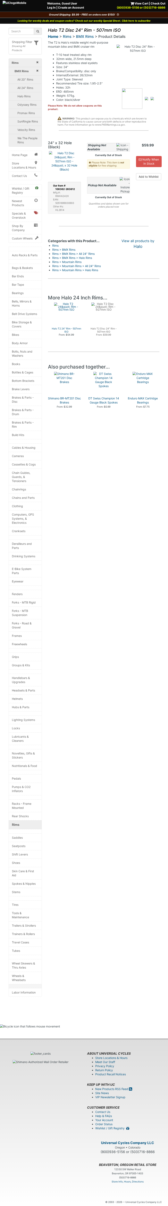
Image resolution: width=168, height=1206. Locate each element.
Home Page (19, 155)
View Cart (141, 3)
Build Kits (18, 435)
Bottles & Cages (22, 372)
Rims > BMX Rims (63, 249)
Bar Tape (18, 284)
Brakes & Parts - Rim (23, 424)
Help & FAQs (103, 1116)
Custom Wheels (22, 238)
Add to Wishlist (149, 176)
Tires (15, 904)
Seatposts (18, 846)
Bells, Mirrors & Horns (22, 303)
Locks (16, 728)
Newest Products (18, 203)
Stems (16, 892)
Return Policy (104, 1070)
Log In (51, 7)
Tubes (16, 950)
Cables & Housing (23, 447)
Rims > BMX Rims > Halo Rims (72, 258)
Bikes (15, 334)
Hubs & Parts (20, 707)
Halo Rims (24, 96)
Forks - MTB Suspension (20, 613)
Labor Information (24, 992)
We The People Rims (27, 140)
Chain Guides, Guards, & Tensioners (21, 477)
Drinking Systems (23, 556)
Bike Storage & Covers (22, 324)
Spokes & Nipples (24, 883)
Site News (102, 1093)
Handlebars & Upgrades (21, 680)
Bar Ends (18, 276)
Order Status (103, 1124)
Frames (17, 635)
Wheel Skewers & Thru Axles (23, 965)
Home (53, 36)
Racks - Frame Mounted (21, 805)
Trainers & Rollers (23, 934)
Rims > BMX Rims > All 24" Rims (73, 253)
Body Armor (20, 343)
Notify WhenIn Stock (150, 161)
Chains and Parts (23, 497)
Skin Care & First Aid (23, 873)
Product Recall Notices (110, 1074)
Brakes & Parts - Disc (23, 399)
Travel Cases (20, 942)
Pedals (16, 778)
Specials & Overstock (19, 215)
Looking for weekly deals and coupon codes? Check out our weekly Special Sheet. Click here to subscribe (84, 20)
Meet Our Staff (105, 1062)
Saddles (17, 837)
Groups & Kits (21, 665)
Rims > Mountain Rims (67, 262)
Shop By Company (18, 228)
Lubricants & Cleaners (20, 738)
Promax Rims (26, 113)
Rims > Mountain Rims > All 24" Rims (76, 266)
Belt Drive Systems (24, 314)
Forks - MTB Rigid (24, 602)
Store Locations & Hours (24, 165)
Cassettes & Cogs (24, 464)
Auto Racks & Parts (24, 255)
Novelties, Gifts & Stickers (23, 755)
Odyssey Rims (26, 104)
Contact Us (19, 176)
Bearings (18, 293)
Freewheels (19, 644)
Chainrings (19, 489)
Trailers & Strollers (24, 925)
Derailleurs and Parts (22, 546)
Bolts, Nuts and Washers (22, 353)
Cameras (18, 456)
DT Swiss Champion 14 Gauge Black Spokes (103, 400)
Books (16, 364)
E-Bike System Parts (21, 571)
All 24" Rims (25, 88)
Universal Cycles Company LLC (127, 1143)
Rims (15, 825)
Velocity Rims (26, 130)
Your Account (104, 1120)
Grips (15, 657)
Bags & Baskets (22, 268)
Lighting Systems (23, 720)
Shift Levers (20, 854)
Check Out (158, 3)
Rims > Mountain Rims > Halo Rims (75, 270)
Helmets (17, 698)
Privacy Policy (104, 1066)
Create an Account (71, 7)
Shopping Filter (22, 42)
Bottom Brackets (23, 380)
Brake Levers (21, 389)
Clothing (17, 506)
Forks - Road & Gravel (22, 625)
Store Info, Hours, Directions (128, 1181)
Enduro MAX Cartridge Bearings (143, 400)
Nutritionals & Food (24, 766)
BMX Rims (85, 36)
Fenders (17, 594)
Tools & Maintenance (20, 915)
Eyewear (17, 581)
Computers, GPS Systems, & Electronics (23, 518)
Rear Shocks (20, 816)
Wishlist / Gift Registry (20, 190)
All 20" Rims (25, 79)
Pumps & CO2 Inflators (21, 789)
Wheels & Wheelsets (19, 978)
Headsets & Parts (23, 690)
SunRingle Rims (27, 121)
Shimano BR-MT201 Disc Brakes (64, 400)
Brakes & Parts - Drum (23, 412)
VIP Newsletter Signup (110, 1097)
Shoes (16, 862)
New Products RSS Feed (112, 1089)
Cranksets (18, 531)
